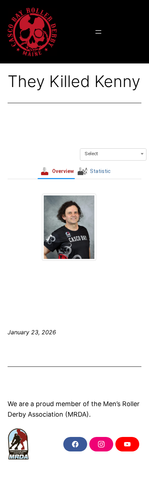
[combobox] (113, 154)
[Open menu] (98, 32)
